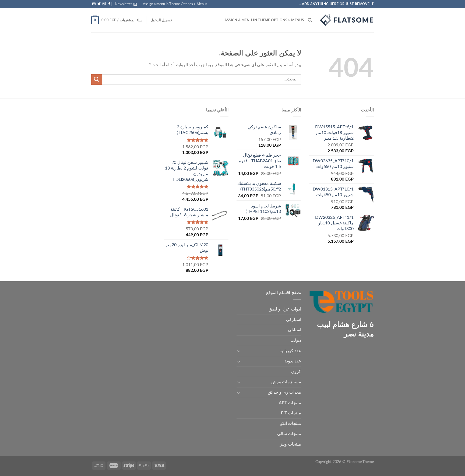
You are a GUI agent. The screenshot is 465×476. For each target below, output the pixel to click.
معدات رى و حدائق (284, 392)
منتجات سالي (289, 434)
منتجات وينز (290, 444)
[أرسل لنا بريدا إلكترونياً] (94, 4)
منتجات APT (290, 403)
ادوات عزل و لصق (285, 309)
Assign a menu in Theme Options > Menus (175, 4)
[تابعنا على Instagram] (104, 4)
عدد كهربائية (290, 351)
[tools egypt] (347, 20)
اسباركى (293, 320)
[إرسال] (96, 79)
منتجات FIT (291, 413)
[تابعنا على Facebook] (109, 4)
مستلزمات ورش (286, 382)
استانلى (294, 330)
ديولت (295, 340)
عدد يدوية (292, 361)
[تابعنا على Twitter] (99, 4)
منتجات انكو (290, 423)
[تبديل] (239, 351)
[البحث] (310, 20)
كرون (296, 371)
